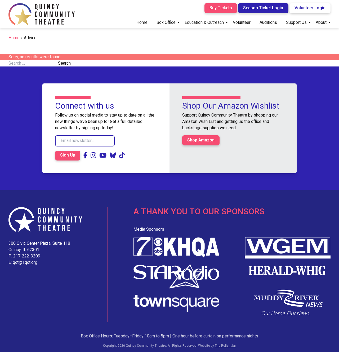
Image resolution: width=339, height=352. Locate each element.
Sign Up (67, 155)
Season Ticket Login (263, 7)
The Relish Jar (225, 345)
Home (142, 22)
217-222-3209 (26, 256)
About (321, 22)
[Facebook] (85, 155)
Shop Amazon (201, 139)
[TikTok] (122, 155)
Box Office (166, 22)
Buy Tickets (220, 7)
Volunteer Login (310, 7)
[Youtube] (102, 155)
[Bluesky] (113, 155)
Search (64, 63)
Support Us (296, 22)
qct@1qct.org (25, 262)
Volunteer (242, 22)
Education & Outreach (204, 22)
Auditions (268, 22)
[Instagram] (93, 155)
